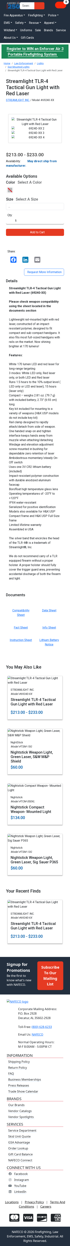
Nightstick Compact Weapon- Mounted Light (31, 809)
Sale (38, 30)
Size (9, 199)
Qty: (10, 215)
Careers (45, 1207)
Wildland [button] (9, 30)
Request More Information (44, 272)
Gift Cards (27, 37)
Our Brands (16, 1105)
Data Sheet (49, 610)
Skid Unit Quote (19, 1136)
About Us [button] (10, 37)
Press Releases (18, 1085)
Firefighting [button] (35, 15)
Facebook (21, 1174)
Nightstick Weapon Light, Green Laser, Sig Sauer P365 (34, 859)
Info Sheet (49, 627)
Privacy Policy (34, 1202)
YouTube (20, 1186)
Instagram (21, 1180)
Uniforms (26, 30)
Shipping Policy (19, 1062)
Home (7, 63)
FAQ (11, 1074)
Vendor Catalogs (20, 1111)
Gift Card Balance (20, 1154)
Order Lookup (18, 1148)
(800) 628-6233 (42, 1027)
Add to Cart (37, 232)
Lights (40, 63)
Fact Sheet (21, 627)
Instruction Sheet (21, 640)
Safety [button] (19, 23)
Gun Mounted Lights (18, 66)
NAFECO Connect (20, 1160)
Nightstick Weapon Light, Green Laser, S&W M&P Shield (32, 756)
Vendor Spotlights (21, 1117)
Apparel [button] (49, 23)
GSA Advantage (19, 1142)
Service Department (22, 1130)
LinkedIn (20, 1192)
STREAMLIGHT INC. (18, 100)
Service (61, 30)
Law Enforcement (23, 63)
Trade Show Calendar (23, 1091)
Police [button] (52, 15)
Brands (48, 30)
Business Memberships (24, 1079)
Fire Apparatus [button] (13, 15)
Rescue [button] (34, 23)
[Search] (39, 5)
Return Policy (17, 1068)
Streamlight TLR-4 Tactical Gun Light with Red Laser (33, 701)
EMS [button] (7, 23)
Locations (12, 1202)
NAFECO (37, 1034)
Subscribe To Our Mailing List (50, 975)
